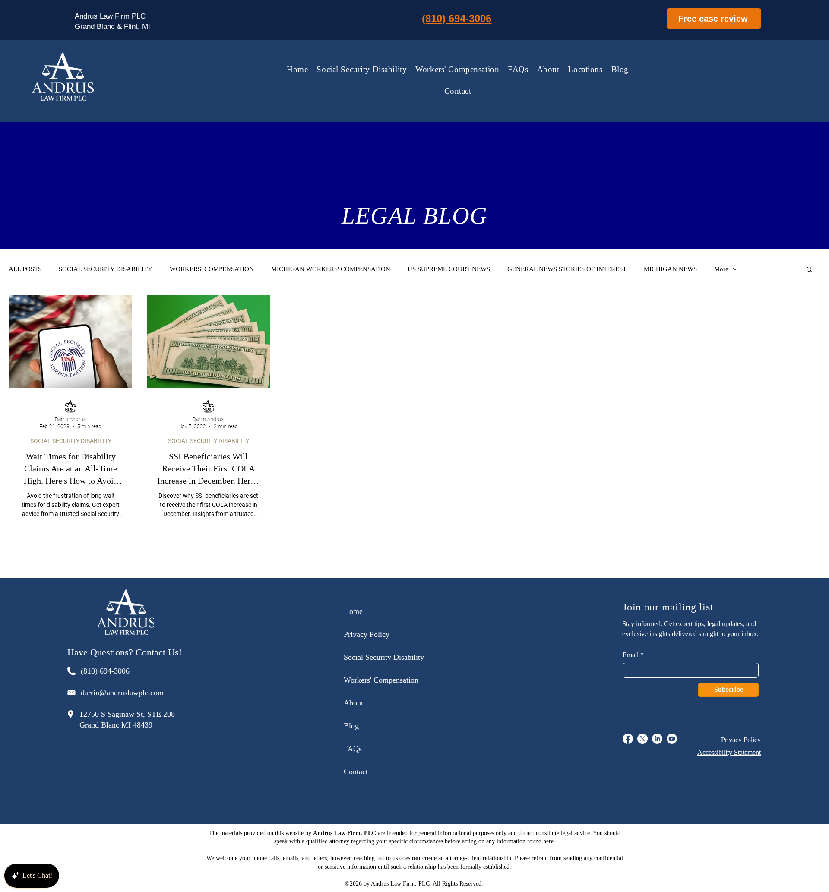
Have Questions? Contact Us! (124, 652)
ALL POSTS (25, 269)
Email (631, 655)
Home (353, 611)
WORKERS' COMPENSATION (212, 269)
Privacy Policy (366, 634)
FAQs (353, 748)
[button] (585, 69)
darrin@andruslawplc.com (122, 692)
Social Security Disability (384, 657)
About (353, 703)
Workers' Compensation (381, 680)
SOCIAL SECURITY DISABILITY (105, 269)
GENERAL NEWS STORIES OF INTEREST (566, 269)
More (721, 269)
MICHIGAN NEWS (670, 269)
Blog (351, 725)
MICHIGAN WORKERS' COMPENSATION (330, 269)
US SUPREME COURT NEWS (449, 269)
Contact (356, 771)
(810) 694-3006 (105, 671)
